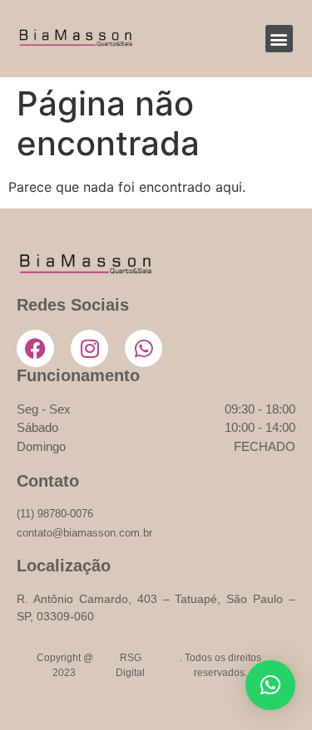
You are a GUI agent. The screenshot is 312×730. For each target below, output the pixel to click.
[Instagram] (89, 348)
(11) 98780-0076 (55, 513)
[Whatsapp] (143, 348)
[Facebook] (35, 348)
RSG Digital (130, 665)
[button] (279, 38)
